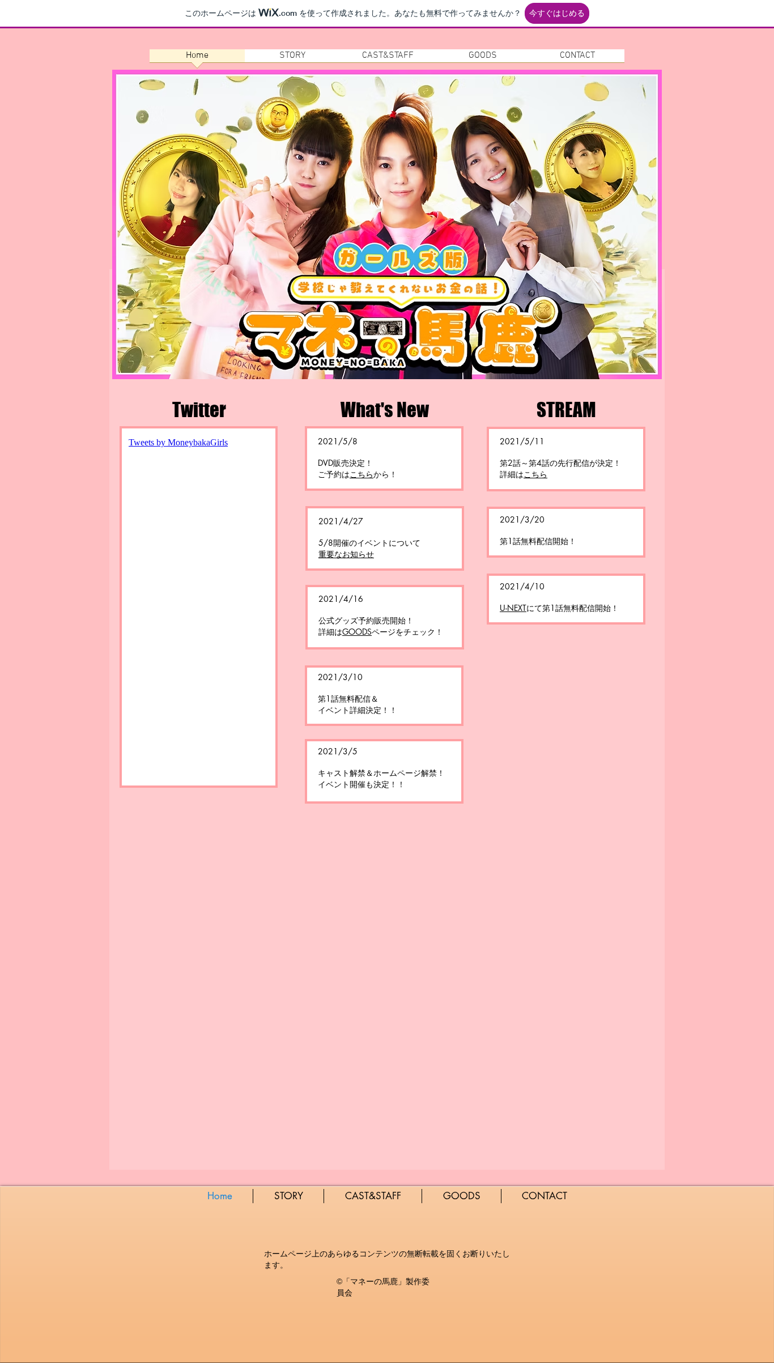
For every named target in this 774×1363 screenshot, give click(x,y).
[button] (346, 554)
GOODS (357, 631)
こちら (361, 474)
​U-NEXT (513, 607)
